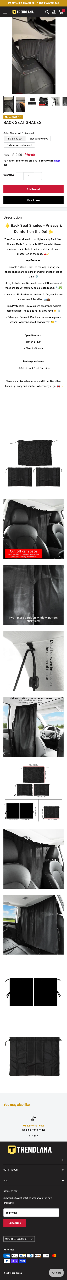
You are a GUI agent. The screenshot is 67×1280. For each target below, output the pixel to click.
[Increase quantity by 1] (38, 176)
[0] (61, 12)
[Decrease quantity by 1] (19, 176)
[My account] (53, 12)
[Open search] (47, 12)
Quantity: (8, 174)
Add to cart (33, 189)
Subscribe (15, 1222)
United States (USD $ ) (16, 1238)
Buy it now (33, 199)
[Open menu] (5, 12)
